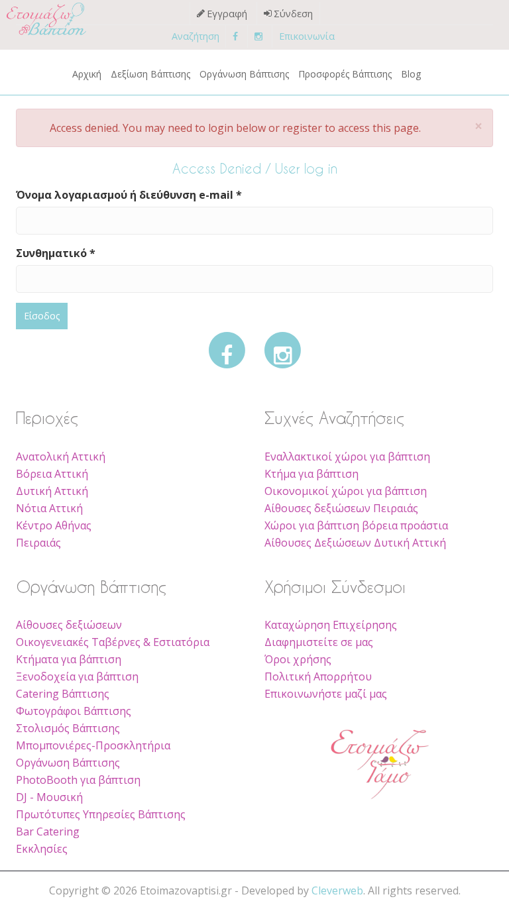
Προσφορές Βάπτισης (345, 74)
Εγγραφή (227, 13)
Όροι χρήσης (297, 659)
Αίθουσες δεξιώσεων (69, 625)
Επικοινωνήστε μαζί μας (325, 693)
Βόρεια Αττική (52, 473)
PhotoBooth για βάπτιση (78, 780)
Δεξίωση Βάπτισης (150, 74)
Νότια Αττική (49, 508)
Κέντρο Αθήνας (53, 525)
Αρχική (86, 74)
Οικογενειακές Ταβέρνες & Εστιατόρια (112, 642)
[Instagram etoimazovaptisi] (258, 36)
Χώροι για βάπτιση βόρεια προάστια (356, 525)
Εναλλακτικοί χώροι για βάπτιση (347, 456)
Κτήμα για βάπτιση (311, 473)
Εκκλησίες (42, 848)
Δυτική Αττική (52, 491)
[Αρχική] (33, 19)
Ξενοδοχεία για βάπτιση (77, 676)
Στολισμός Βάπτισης (68, 728)
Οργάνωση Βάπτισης (244, 74)
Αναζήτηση (195, 36)
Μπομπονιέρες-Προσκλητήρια (93, 745)
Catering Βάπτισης (62, 693)
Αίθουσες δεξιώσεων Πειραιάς (341, 508)
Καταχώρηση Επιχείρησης (330, 625)
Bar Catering (48, 831)
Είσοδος (42, 315)
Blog (411, 74)
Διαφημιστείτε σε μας (318, 642)
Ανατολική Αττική (60, 456)
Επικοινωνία (307, 36)
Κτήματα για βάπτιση (68, 659)
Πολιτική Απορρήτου (318, 676)
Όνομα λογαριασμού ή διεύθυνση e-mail (129, 195)
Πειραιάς (38, 542)
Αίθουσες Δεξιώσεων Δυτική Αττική (355, 542)
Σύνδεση (293, 13)
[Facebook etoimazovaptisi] (235, 36)
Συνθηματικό (55, 253)
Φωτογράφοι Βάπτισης (73, 711)
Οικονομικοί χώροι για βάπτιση (345, 491)
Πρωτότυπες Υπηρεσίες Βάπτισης (101, 814)
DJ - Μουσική (49, 797)
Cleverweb (337, 890)
